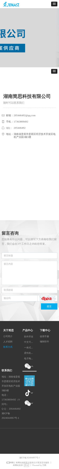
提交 (49, 306)
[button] (54, 4)
